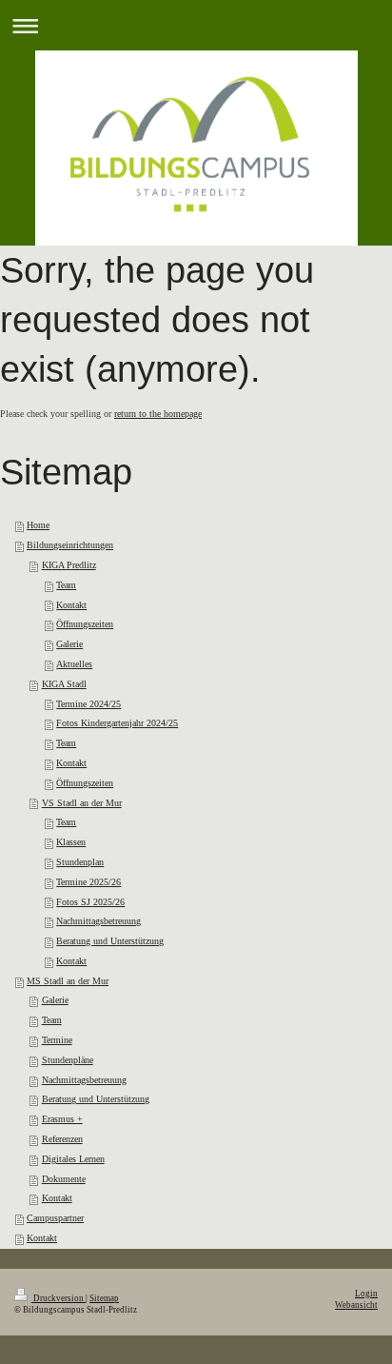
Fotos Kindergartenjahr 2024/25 (117, 723)
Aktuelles (74, 664)
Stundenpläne (67, 1060)
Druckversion (58, 1298)
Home (38, 525)
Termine (57, 1040)
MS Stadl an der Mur (67, 981)
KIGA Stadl (64, 684)
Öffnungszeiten (84, 624)
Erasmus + (62, 1119)
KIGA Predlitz (69, 565)
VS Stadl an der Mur (82, 803)
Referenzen (62, 1139)
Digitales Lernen (73, 1159)
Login (366, 1293)
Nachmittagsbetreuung (98, 921)
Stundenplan (80, 862)
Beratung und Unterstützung (110, 941)
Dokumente (64, 1179)
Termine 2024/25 (88, 704)
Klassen (71, 842)
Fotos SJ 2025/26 (90, 902)
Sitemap (104, 1298)
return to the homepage (158, 413)
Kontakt (71, 605)
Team (66, 585)
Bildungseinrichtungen (70, 545)
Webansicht (356, 1305)
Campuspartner (55, 1218)
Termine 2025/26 (88, 882)
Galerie (69, 644)
